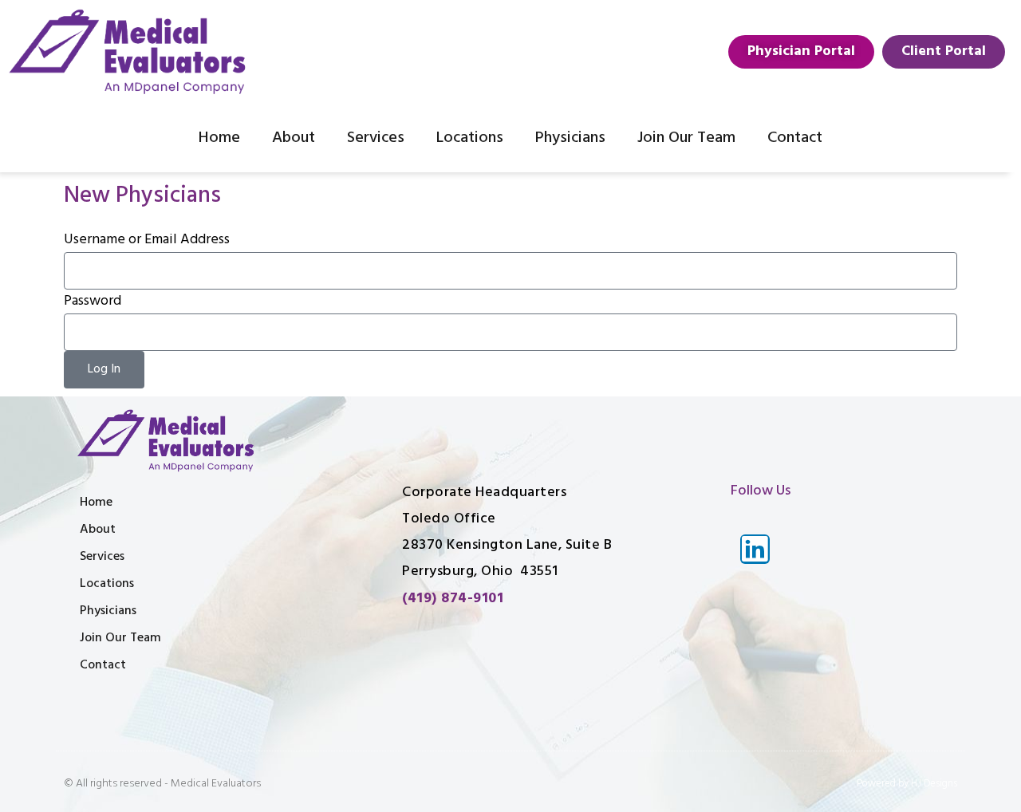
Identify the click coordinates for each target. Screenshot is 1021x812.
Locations (469, 138)
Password (92, 301)
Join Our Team (686, 138)
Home (219, 138)
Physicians (570, 138)
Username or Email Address (147, 239)
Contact (794, 138)
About (293, 138)
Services (375, 138)
